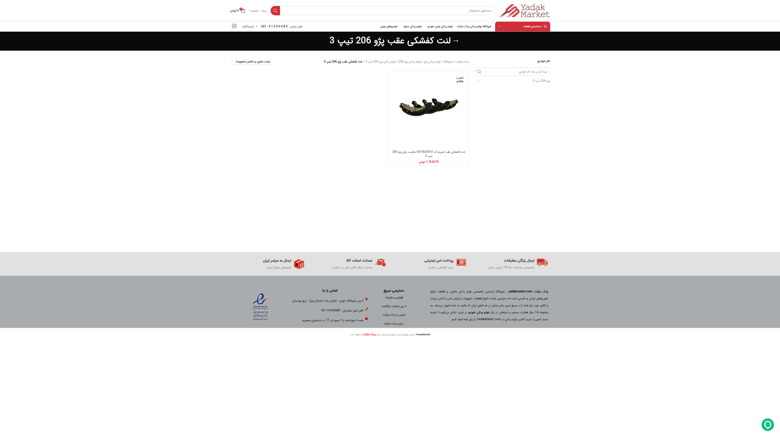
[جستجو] (275, 10)
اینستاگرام (248, 26)
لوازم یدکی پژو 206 (410, 61)
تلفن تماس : (281, 26)
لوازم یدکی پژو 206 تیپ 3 (380, 61)
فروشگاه (448, 61)
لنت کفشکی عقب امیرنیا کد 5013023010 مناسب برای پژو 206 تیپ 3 (428, 154)
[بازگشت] (456, 41)
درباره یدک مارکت (394, 323)
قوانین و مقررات (394, 297)
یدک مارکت (462, 61)
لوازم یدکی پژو (432, 61)
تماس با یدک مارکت (394, 315)
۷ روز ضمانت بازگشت (393, 306)
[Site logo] (524, 10)
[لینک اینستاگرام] (234, 26)
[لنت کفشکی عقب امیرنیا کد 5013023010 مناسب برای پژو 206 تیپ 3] (428, 110)
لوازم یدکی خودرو (478, 312)
